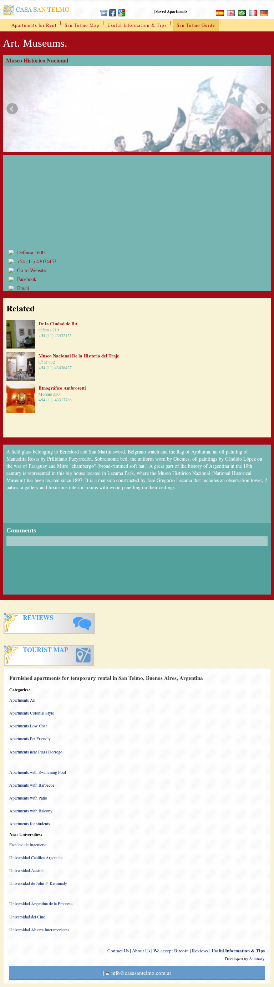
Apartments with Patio (28, 798)
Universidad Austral (26, 870)
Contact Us (118, 950)
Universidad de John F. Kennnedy (38, 883)
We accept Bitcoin (171, 950)
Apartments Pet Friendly (30, 738)
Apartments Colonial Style (31, 713)
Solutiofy (257, 958)
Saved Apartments (171, 11)
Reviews (200, 950)
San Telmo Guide (196, 25)
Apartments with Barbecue (31, 785)
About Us (141, 950)
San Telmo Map (82, 25)
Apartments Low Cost (28, 725)
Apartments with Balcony (30, 810)
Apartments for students (29, 823)
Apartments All (22, 700)
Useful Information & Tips (137, 25)
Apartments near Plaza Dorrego (35, 752)
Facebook (26, 279)
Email (23, 288)
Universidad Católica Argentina (35, 857)
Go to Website (31, 270)
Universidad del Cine (27, 917)
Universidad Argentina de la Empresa (40, 903)
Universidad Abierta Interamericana (39, 929)
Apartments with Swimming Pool (37, 772)
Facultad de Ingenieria (27, 844)
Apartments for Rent (34, 25)
